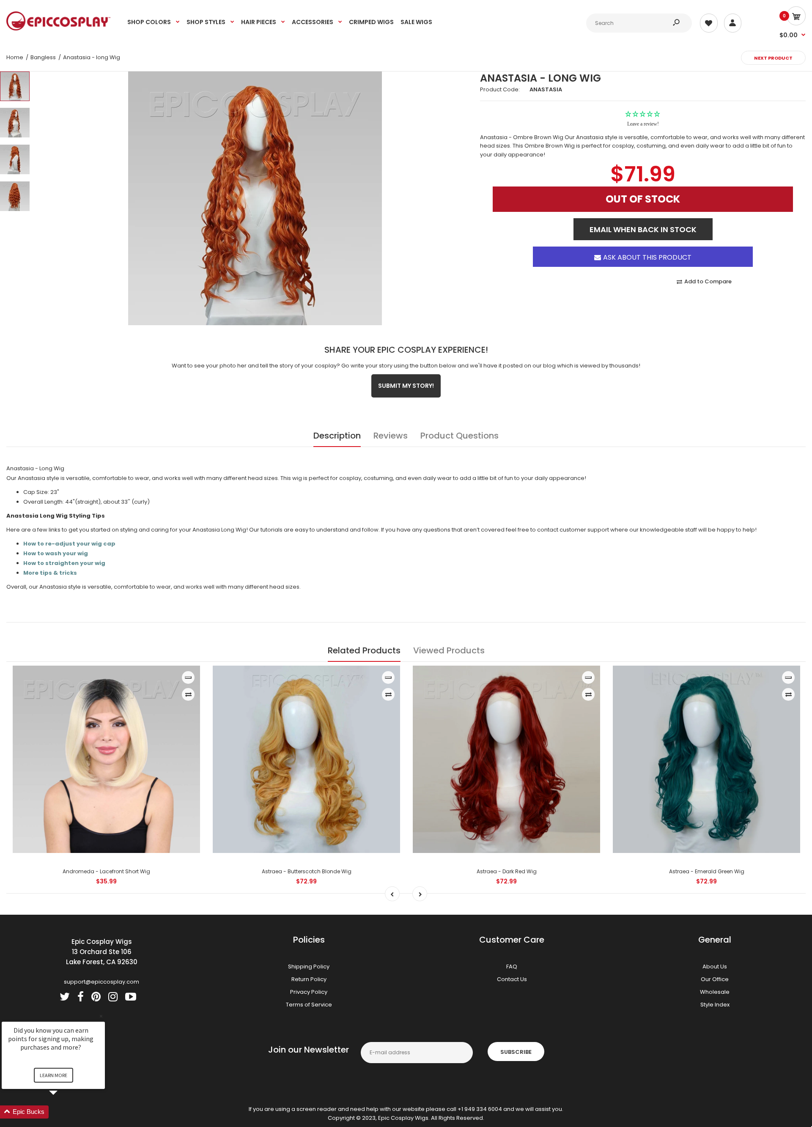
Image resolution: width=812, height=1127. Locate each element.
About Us (714, 966)
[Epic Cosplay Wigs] (58, 29)
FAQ (511, 966)
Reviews (390, 435)
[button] (63, 1112)
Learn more (53, 1075)
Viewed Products (449, 650)
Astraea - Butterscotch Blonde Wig (306, 871)
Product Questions (459, 435)
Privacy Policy (308, 992)
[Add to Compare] (188, 694)
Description (337, 435)
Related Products (364, 650)
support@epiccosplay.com (101, 982)
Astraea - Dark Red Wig (507, 871)
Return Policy (308, 979)
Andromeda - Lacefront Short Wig (106, 871)
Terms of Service (309, 1005)
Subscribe (516, 1052)
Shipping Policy (308, 966)
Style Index (715, 1005)
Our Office (715, 979)
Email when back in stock (643, 222)
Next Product (773, 58)
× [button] (101, 1016)
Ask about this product (647, 249)
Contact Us (512, 979)
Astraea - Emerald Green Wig (706, 871)
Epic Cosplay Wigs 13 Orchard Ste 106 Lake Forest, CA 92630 (101, 951)
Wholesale (715, 992)
